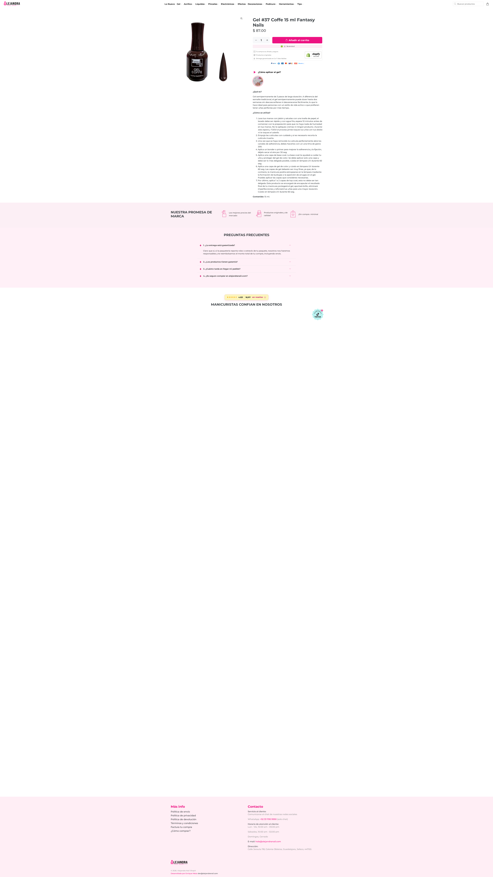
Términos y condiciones (184, 823)
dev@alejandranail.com (208, 873)
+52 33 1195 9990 (268, 819)
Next (241, 52)
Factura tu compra (181, 827)
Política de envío (180, 811)
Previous (174, 52)
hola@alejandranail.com (268, 841)
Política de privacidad (183, 815)
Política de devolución (183, 819)
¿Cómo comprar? (181, 831)
